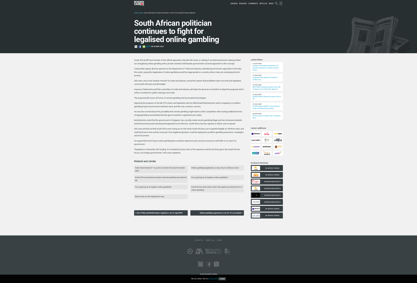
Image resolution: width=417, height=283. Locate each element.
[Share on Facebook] (140, 46)
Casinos (234, 3)
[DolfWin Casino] (255, 153)
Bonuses (243, 3)
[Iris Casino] (267, 133)
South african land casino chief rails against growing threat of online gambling (216, 188)
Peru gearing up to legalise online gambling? (209, 177)
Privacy (219, 240)
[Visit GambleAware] (213, 251)
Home (136, 13)
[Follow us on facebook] (208, 264)
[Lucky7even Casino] (278, 153)
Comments (253, 3)
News (271, 3)
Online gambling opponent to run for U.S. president (220, 213)
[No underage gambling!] (190, 251)
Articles (263, 3)
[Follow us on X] (216, 264)
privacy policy (213, 279)
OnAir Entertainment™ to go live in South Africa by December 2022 (160, 169)
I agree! (222, 279)
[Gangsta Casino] (278, 140)
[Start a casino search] (276, 3)
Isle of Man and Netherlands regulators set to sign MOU (160, 213)
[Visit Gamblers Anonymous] (199, 251)
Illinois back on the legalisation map (149, 196)
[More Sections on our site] (281, 3)
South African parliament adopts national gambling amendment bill (161, 178)
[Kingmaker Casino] (255, 146)
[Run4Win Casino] (255, 140)
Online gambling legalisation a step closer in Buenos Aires (215, 168)
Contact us (199, 240)
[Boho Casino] (267, 153)
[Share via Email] (144, 46)
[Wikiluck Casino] (267, 140)
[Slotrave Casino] (255, 133)
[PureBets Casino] (278, 133)
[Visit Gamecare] (227, 251)
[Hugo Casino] (278, 146)
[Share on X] (136, 46)
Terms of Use (209, 240)
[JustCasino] (267, 146)
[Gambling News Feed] (200, 264)
